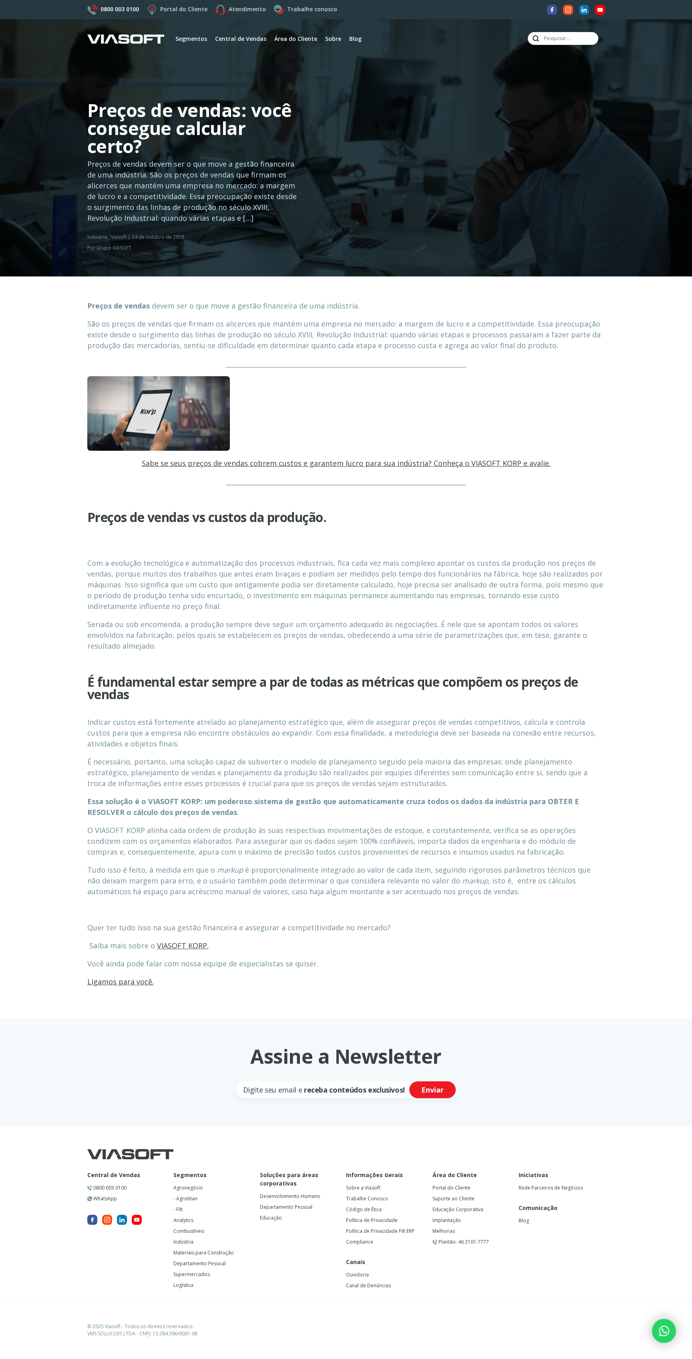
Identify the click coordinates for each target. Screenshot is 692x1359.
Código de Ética (364, 1209)
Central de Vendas (113, 1175)
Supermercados (191, 1274)
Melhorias (443, 1231)
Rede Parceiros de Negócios (551, 1187)
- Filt (178, 1209)
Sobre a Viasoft (363, 1187)
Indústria (97, 237)
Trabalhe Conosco (367, 1198)
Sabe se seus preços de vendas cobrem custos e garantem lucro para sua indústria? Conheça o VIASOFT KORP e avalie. (346, 463)
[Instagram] (568, 9)
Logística (183, 1285)
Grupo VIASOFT (114, 247)
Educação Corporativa (457, 1209)
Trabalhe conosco (312, 9)
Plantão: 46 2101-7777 (463, 1241)
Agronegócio (188, 1187)
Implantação (446, 1220)
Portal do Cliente (183, 9)
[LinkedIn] (584, 9)
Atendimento (247, 9)
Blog (355, 38)
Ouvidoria (357, 1274)
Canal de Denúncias (368, 1285)
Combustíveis (188, 1231)
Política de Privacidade (372, 1220)
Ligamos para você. (120, 981)
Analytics (183, 1220)
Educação (271, 1217)
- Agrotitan (185, 1198)
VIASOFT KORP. (183, 945)
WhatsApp (104, 1198)
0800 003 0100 (109, 1187)
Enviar (432, 1090)
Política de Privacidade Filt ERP (380, 1231)
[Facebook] (552, 9)
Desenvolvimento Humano (290, 1196)
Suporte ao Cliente (453, 1198)
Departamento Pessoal (199, 1263)
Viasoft (119, 237)
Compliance (359, 1241)
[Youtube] (600, 9)
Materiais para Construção (203, 1252)
